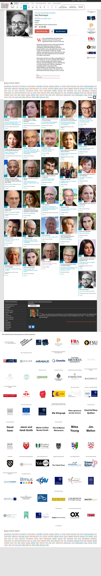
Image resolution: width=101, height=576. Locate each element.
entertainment (76, 88)
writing (47, 97)
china (95, 86)
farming (95, 88)
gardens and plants (47, 90)
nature (65, 92)
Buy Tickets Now (42, 31)
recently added (15, 86)
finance (16, 90)
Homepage (11, 3)
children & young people (89, 86)
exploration (90, 88)
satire (50, 94)
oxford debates (70, 92)
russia (46, 94)
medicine (48, 92)
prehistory (23, 94)
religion (37, 94)
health (65, 90)
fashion (5, 90)
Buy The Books (60, 31)
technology (90, 94)
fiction (9, 90)
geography (54, 90)
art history (64, 86)
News (32, 3)
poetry (15, 94)
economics (61, 88)
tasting (85, 94)
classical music (15, 88)
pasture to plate (83, 92)
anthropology (45, 86)
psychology (28, 94)
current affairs (50, 88)
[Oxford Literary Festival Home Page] (5, 6)
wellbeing (34, 97)
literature (39, 92)
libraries (34, 92)
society (73, 94)
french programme (29, 90)
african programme (23, 86)
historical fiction (70, 90)
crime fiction (44, 88)
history (37, 75)
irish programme (93, 90)
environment (82, 88)
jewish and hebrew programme (20, 92)
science (53, 94)
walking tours (28, 97)
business (81, 86)
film (13, 90)
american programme (31, 86)
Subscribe (33, 305)
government (60, 90)
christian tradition (7, 88)
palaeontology (76, 92)
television (95, 94)
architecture (56, 86)
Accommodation (57, 3)
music (62, 92)
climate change (21, 88)
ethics (86, 88)
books (78, 86)
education (66, 88)
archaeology (51, 86)
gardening (36, 90)
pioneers (11, 94)
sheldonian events (67, 94)
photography (6, 94)
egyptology (70, 88)
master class (43, 92)
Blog (49, 3)
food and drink (22, 90)
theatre (9, 97)
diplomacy (56, 88)
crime (40, 88)
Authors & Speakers (24, 3)
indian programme (85, 90)
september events (59, 94)
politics (18, 94)
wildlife (37, 97)
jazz (13, 92)
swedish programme (79, 94)
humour (79, 90)
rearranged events (8, 86)
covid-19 (27, 88)
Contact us (74, 0)
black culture (73, 86)
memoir (52, 92)
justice (28, 92)
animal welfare (39, 86)
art (60, 86)
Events (16, 3)
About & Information (41, 3)
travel (13, 97)
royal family (42, 94)
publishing (33, 94)
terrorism (6, 97)
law (31, 92)
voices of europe (18, 97)
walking (23, 97)
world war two (42, 97)
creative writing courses (34, 88)
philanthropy (89, 92)
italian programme (7, 92)
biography (68, 86)
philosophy (94, 92)
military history (39, 77)
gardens (41, 90)
